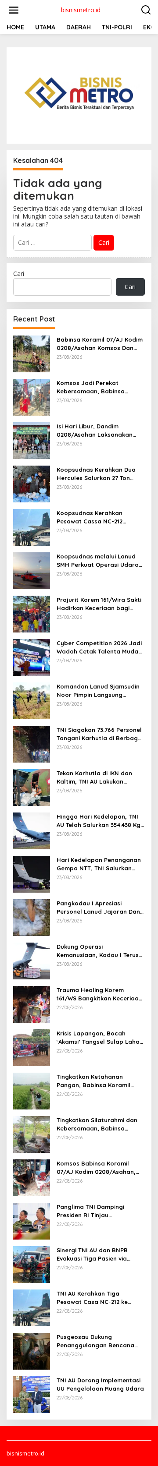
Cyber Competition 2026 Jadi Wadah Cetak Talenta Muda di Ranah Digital (99, 647)
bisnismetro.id (81, 10)
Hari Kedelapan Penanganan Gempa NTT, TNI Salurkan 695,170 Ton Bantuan (99, 864)
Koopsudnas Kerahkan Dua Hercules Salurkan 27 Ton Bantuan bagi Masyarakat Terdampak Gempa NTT (96, 473)
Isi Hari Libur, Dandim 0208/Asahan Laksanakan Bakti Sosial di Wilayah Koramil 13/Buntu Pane (95, 430)
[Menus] (14, 10)
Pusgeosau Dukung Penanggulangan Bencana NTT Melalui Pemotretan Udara (95, 1341)
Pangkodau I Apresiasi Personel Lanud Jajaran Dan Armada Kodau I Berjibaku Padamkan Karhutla (98, 907)
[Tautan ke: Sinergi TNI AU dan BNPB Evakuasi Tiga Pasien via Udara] (31, 1264)
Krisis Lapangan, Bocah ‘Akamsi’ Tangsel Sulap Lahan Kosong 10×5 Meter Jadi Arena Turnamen (100, 1037)
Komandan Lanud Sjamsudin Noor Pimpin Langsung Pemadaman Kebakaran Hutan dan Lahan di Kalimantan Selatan (98, 690)
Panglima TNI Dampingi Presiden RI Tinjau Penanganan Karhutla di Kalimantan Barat (92, 1211)
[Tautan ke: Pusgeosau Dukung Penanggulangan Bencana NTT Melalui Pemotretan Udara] (31, 1350)
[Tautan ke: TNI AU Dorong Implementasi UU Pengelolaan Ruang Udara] (31, 1394)
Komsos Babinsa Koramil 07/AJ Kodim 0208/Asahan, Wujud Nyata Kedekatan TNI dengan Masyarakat (98, 1167)
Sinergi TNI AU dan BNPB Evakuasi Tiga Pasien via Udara (92, 1254)
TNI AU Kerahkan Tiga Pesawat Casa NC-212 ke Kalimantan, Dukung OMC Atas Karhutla (101, 1297)
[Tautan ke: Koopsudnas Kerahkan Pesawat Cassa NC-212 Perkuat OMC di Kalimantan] (31, 527)
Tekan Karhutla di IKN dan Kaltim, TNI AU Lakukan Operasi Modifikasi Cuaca (94, 777)
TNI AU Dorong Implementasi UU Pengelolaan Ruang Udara (100, 1384)
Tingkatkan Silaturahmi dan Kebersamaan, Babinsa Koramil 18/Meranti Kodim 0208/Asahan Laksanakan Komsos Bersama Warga (97, 1124)
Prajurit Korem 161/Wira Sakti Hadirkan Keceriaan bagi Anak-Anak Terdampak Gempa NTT (101, 603)
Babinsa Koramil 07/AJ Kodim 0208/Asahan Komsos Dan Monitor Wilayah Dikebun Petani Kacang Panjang (100, 343)
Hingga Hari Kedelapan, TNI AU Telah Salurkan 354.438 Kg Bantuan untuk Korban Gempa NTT (98, 820)
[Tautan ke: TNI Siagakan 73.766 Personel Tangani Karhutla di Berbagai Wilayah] (31, 743)
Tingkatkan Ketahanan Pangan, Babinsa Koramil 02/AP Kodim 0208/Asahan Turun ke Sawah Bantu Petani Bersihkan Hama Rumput (99, 1080)
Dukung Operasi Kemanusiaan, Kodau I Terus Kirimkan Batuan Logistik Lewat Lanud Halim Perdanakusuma (98, 950)
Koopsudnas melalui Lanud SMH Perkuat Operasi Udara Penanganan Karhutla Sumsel (100, 560)
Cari (18, 273)
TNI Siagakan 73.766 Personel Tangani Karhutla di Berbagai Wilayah (100, 734)
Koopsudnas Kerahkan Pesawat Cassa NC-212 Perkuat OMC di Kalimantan (96, 517)
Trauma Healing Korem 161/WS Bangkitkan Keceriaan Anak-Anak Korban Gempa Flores (99, 994)
